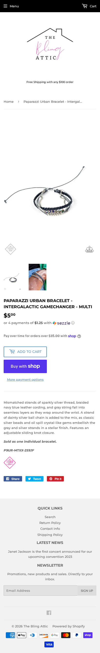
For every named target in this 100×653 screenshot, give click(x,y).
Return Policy (50, 523)
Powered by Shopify (68, 626)
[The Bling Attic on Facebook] (48, 613)
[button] (50, 323)
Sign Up (87, 590)
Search (50, 517)
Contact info (50, 529)
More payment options (25, 379)
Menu (14, 6)
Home (9, 101)
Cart (92, 6)
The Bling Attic (36, 626)
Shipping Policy (50, 535)
